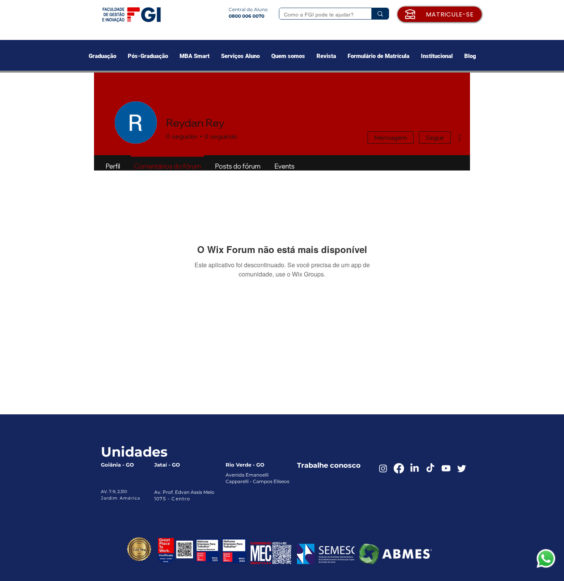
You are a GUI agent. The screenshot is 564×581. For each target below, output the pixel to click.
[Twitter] (462, 468)
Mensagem (390, 137)
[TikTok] (430, 468)
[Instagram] (383, 468)
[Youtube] (446, 468)
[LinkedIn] (414, 468)
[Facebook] (399, 468)
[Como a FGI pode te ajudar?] (380, 13)
